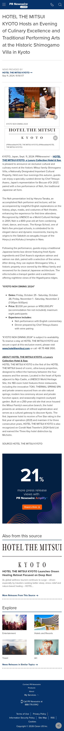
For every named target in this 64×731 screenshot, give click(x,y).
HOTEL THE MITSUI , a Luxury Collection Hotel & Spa (31, 158)
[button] (32, 102)
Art (35, 658)
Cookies (32, 721)
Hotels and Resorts (43, 633)
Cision (37, 726)
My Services (30, 695)
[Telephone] (52, 4)
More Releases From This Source (18, 595)
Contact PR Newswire (32, 684)
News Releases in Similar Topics (18, 664)
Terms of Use (22, 714)
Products (31, 687)
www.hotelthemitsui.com (16, 348)
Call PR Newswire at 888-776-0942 (32, 703)
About (31, 691)
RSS (53, 717)
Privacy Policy (39, 714)
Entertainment (9, 633)
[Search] (60, 4)
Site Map (43, 717)
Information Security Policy (22, 717)
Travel (5, 658)
